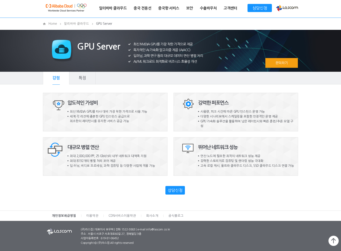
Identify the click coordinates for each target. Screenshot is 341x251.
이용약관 (92, 215)
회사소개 (152, 215)
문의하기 (282, 63)
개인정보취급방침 (64, 215)
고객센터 (230, 8)
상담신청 (259, 8)
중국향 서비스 (168, 8)
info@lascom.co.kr (158, 229)
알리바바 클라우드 (113, 8)
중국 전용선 (142, 8)
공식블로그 (175, 215)
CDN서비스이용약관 (122, 215)
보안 (189, 8)
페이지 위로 (333, 241)
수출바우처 (208, 8)
